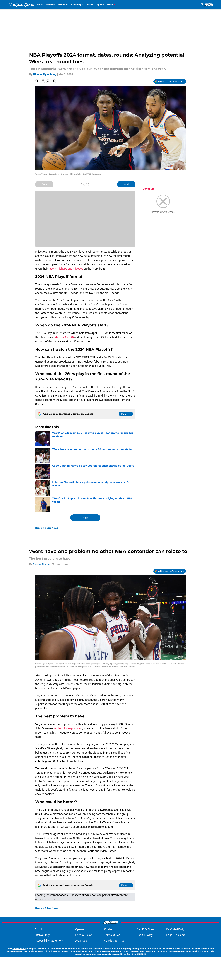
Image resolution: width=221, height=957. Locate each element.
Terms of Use (112, 935)
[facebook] (196, 4)
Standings (77, 4)
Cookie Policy (145, 935)
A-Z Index (81, 940)
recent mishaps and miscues (65, 268)
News (40, 4)
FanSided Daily (175, 929)
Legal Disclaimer (176, 935)
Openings (81, 929)
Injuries (100, 4)
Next (126, 184)
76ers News (51, 527)
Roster (89, 4)
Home (38, 527)
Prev (44, 184)
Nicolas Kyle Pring (45, 74)
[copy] (54, 81)
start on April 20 (64, 337)
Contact (109, 929)
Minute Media (19, 948)
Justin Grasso (41, 564)
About (38, 929)
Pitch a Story (42, 935)
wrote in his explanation (68, 728)
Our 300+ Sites (145, 929)
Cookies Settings (114, 940)
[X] (202, 4)
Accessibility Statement (49, 940)
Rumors (50, 4)
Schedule (63, 4)
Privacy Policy (83, 935)
